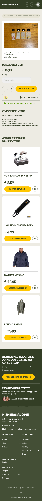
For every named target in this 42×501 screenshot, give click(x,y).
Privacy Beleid (12, 488)
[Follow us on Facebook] (21, 493)
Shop (4, 443)
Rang (5, 75)
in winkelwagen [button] (17, 189)
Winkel (10, 16)
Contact (5, 478)
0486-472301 (9, 425)
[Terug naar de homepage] (10, 4)
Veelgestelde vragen (7, 469)
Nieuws (5, 447)
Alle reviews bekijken (22, 399)
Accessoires (26, 450)
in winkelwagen (26, 89)
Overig (25, 454)
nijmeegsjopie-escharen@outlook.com (20, 429)
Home (4, 440)
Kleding (25, 447)
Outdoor (25, 440)
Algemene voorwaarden (26, 488)
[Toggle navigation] (38, 4)
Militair (18, 16)
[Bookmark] (35, 25)
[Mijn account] (32, 4)
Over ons (5, 474)
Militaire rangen (30, 16)
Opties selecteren (18, 288)
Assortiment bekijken (17, 377)
